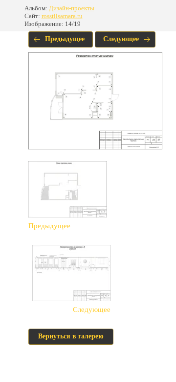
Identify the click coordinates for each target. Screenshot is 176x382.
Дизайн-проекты (71, 8)
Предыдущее (65, 39)
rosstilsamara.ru (62, 16)
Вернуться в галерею (71, 336)
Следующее (121, 39)
